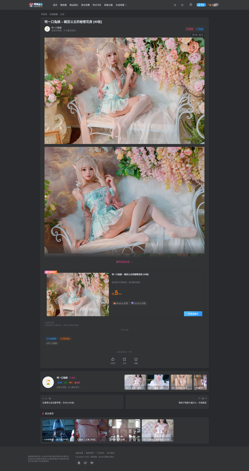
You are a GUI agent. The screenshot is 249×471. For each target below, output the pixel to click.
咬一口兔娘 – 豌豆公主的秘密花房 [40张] (73, 21)
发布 (202, 5)
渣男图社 (93, 457)
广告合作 (100, 452)
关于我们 (111, 452)
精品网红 (74, 4)
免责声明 (90, 452)
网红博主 (66, 338)
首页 (55, 4)
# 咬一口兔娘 (52, 343)
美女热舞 (85, 4)
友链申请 (79, 452)
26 (61, 382)
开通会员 (215, 5)
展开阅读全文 (123, 261)
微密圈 (63, 4)
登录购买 (194, 313)
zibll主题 (103, 457)
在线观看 (120, 4)
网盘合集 (108, 4)
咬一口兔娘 (56, 27)
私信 (201, 28)
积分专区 (97, 4)
